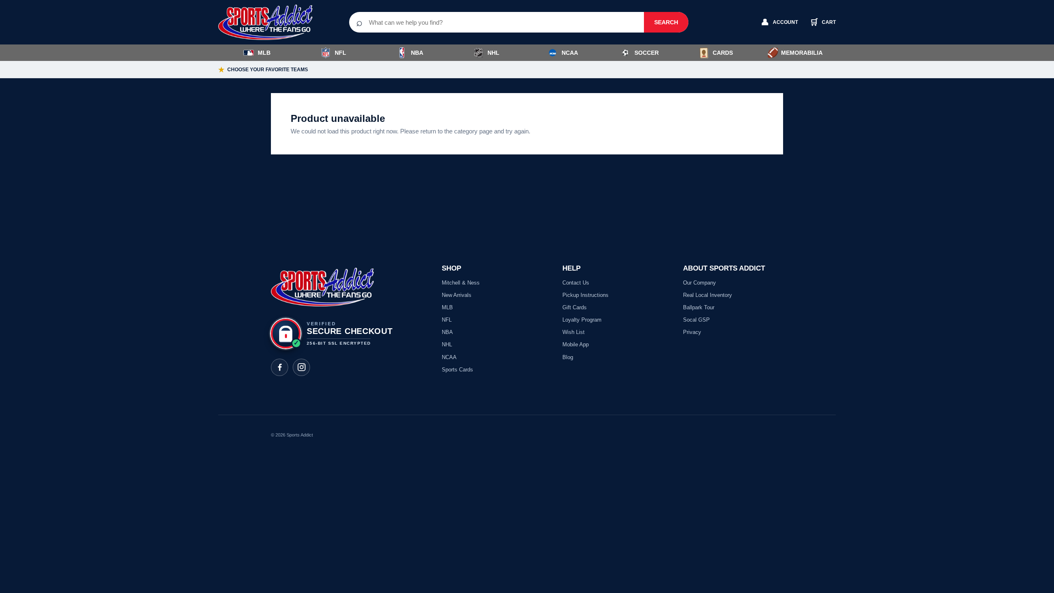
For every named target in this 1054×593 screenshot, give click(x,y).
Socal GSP (696, 320)
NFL (340, 52)
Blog (567, 357)
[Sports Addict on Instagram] (301, 367)
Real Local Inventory (707, 295)
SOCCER (640, 52)
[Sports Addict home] (271, 22)
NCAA (570, 52)
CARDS (723, 52)
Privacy (692, 332)
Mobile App (575, 344)
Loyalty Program (582, 320)
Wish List (573, 332)
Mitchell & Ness (461, 283)
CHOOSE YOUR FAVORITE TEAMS (263, 70)
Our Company (699, 283)
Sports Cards (457, 370)
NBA (417, 52)
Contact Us (575, 283)
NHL (493, 52)
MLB (264, 52)
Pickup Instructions (585, 295)
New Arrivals (456, 295)
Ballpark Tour (698, 307)
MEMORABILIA (795, 52)
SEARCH (666, 22)
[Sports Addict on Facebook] (279, 367)
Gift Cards (574, 307)
